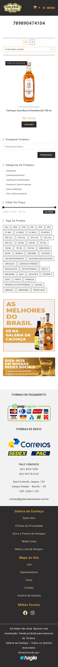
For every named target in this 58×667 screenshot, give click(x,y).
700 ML (8, 248)
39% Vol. (22, 238)
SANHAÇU (9, 290)
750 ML (19, 248)
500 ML (21, 243)
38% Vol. (9, 238)
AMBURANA (44, 248)
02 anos (20, 232)
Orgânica (47, 274)
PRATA (18, 280)
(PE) (32, 227)
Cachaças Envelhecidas (29, 107)
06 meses (45, 232)
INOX (21, 274)
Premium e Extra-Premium (18, 184)
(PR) (40, 227)
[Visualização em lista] (32, 42)
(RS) (49, 227)
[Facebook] (25, 612)
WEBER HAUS (39, 290)
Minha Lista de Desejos (29, 549)
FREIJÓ (44, 269)
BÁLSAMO (32, 253)
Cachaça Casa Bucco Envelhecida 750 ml (29, 110)
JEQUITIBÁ (33, 274)
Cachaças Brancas (15, 175)
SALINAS (38, 285)
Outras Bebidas (14, 189)
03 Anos (32, 232)
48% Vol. (9, 243)
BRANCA (19, 253)
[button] (36, 62)
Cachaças (11, 171)
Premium (29, 280)
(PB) (24, 227)
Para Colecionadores (16, 194)
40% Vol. (35, 238)
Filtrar (49, 212)
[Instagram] (32, 612)
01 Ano (8, 232)
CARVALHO (10, 264)
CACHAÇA (45, 253)
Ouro (7, 280)
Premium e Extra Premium (17, 285)
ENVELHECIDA (11, 269)
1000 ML (30, 248)
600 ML (32, 243)
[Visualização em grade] (25, 42)
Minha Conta (29, 541)
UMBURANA (23, 290)
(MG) (15, 227)
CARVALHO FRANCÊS (28, 264)
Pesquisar (46, 155)
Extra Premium (29, 269)
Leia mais (29, 124)
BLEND (8, 253)
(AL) (6, 227)
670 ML (43, 243)
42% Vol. (48, 238)
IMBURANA (9, 274)
